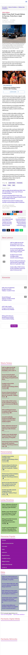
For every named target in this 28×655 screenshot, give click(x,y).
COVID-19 (4, 567)
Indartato (4, 552)
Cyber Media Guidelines (19, 614)
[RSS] (15, 214)
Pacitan (4, 540)
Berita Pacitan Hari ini (7, 543)
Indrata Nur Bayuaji (7, 564)
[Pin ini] (12, 230)
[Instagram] (20, 212)
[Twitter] (17, 212)
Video (3, 549)
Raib (13, 185)
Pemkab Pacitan (6, 558)
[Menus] (26, 1)
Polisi (9, 185)
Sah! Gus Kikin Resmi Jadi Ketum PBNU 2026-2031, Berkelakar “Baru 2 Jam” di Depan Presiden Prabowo (14, 192)
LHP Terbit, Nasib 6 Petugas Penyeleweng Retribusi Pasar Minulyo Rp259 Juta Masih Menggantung (8, 309)
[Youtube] (4, 214)
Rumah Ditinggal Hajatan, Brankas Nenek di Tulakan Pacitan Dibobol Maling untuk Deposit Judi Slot (8, 300)
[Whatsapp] (21, 230)
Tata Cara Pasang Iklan (6, 614)
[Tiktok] (8, 214)
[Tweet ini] (8, 230)
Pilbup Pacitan (5, 561)
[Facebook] (13, 212)
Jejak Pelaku (12, 182)
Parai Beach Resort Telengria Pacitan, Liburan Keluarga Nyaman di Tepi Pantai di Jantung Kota (21, 222)
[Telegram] (11, 214)
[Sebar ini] (4, 230)
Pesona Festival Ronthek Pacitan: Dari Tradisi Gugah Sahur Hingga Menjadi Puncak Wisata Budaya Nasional (14, 197)
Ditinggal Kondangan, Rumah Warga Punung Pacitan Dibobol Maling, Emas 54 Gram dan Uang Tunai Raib (8, 319)
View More (14, 325)
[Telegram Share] (17, 230)
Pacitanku (19, 182)
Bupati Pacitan (6, 555)
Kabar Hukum (6, 12)
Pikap (4, 185)
